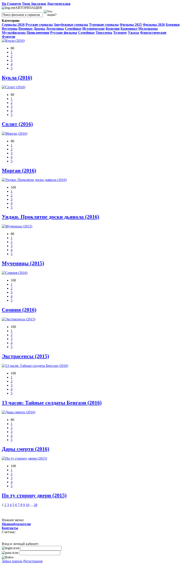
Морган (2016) (19, 170)
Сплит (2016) (17, 124)
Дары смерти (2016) (25, 449)
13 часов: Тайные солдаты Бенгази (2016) (52, 403)
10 (27, 505)
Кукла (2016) (17, 77)
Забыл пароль (12, 561)
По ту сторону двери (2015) (34, 495)
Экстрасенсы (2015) (25, 356)
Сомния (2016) (19, 310)
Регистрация (32, 561)
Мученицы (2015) (23, 263)
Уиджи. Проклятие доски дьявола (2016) (50, 217)
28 (35, 505)
